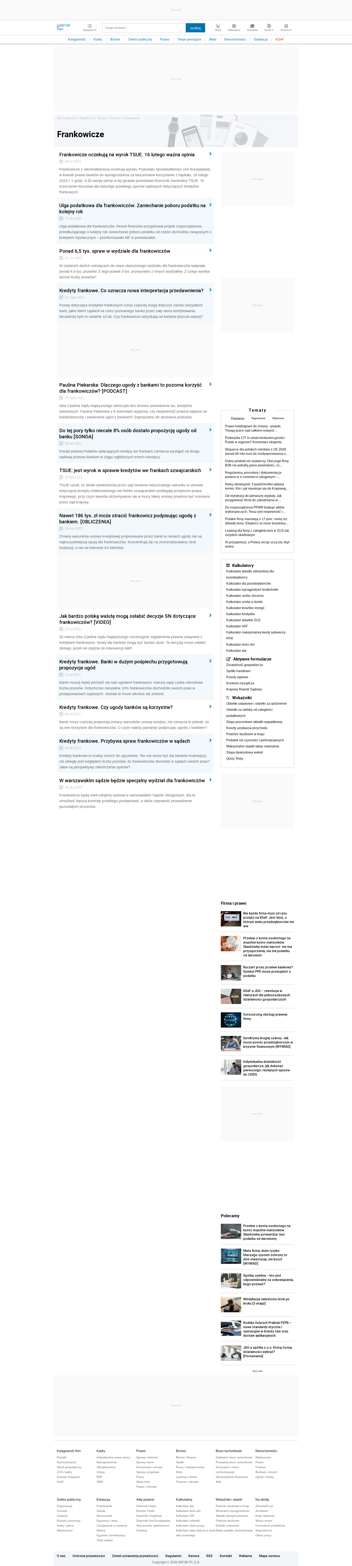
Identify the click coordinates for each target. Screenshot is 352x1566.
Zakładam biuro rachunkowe (234, 1457)
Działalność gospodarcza (244, 665)
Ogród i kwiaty (264, 1477)
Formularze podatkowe (270, 1525)
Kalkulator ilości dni (240, 644)
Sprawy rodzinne (147, 1457)
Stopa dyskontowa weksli (244, 752)
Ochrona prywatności (89, 1556)
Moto (212, 39)
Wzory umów (263, 1520)
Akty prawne (145, 1499)
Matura (101, 1530)
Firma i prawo (233, 903)
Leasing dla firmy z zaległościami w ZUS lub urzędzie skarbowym (257, 533)
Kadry (98, 39)
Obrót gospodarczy (69, 1467)
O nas (61, 1556)
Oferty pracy (263, 1535)
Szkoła (101, 1510)
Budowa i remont (266, 1472)
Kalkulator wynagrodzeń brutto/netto (252, 589)
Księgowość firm (69, 1451)
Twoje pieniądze (189, 39)
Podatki (61, 1457)
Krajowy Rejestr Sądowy (244, 689)
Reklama (245, 1556)
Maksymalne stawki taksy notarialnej (252, 746)
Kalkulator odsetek (188, 1520)
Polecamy (230, 1215)
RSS (209, 1556)
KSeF (280, 39)
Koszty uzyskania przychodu (246, 728)
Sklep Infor (143, 1481)
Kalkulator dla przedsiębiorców (248, 583)
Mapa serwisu (269, 1556)
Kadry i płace (65, 1525)
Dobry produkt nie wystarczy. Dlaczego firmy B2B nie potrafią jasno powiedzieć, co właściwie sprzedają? (257, 463)
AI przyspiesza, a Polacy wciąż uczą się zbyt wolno (257, 544)
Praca (140, 1477)
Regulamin (173, 1556)
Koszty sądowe (237, 677)
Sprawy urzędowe (147, 1472)
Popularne (237, 418)
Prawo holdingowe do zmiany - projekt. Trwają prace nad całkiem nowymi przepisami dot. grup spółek (253, 428)
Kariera (193, 1556)
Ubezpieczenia (106, 1467)
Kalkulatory (243, 565)
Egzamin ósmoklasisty (111, 1535)
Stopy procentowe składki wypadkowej (254, 722)
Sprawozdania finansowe (232, 1477)
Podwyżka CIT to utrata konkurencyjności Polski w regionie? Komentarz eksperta (255, 440)
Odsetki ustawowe (227, 1525)
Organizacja (64, 1506)
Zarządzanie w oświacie (112, 1525)
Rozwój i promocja (68, 1520)
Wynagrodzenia (107, 1462)
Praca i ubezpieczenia (190, 1467)
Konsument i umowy (149, 1467)
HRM (100, 1481)
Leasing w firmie (186, 1477)
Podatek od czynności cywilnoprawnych (255, 740)
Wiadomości (263, 1457)
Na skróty (262, 1499)
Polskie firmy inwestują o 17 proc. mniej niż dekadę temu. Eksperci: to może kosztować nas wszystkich (256, 521)
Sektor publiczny (140, 39)
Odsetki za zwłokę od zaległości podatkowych (249, 712)
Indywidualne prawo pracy (113, 1457)
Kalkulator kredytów (240, 614)
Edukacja (261, 39)
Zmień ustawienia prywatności (135, 1556)
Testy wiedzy (105, 1540)
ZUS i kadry (64, 1472)
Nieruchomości (235, 39)
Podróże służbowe (227, 1520)
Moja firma (86, 118)
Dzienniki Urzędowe (149, 1515)
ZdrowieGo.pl (264, 1506)
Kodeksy (141, 1530)
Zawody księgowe (68, 1477)
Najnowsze (258, 418)
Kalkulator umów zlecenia (245, 595)
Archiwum (261, 1510)
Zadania (62, 1515)
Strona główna (66, 118)
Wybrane (278, 418)
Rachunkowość (66, 1462)
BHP (99, 1477)
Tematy (101, 118)
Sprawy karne (145, 1462)
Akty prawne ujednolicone (152, 1525)
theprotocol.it (263, 1530)
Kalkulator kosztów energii (245, 608)
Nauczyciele (104, 1515)
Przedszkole (104, 1506)
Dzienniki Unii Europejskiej (153, 1520)
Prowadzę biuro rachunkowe (234, 1462)
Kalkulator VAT (237, 626)
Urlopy (101, 1472)
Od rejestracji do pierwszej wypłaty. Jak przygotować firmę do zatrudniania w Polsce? (253, 498)
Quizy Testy (234, 758)
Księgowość (77, 39)
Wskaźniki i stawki (229, 1499)
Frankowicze (131, 118)
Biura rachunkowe (229, 1451)
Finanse (260, 1467)
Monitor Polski (145, 1510)
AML (219, 1481)
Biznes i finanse (186, 1457)
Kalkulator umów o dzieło (244, 602)
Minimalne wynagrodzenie (232, 1510)
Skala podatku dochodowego (234, 1530)
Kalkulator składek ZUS (243, 620)
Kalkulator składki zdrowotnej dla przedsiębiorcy (250, 574)
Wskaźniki (242, 697)
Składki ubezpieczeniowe (232, 1515)
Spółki (180, 1462)
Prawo (164, 39)
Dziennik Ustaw (146, 1506)
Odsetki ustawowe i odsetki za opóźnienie (256, 703)
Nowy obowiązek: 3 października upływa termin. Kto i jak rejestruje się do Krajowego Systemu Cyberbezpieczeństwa (256, 486)
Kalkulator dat (236, 650)
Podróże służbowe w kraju (245, 734)
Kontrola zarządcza (240, 683)
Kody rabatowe (265, 1515)
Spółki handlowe (238, 671)
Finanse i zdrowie (187, 1481)
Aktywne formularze (252, 659)
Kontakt (226, 1556)
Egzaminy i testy (107, 1520)
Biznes (115, 39)
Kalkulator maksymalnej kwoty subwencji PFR (256, 635)
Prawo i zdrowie (146, 1486)
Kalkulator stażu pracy (190, 1525)
